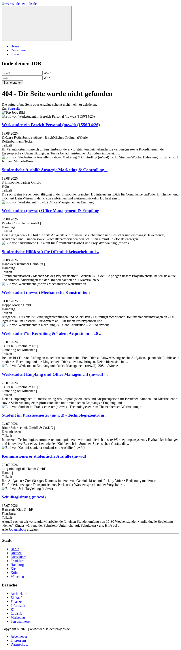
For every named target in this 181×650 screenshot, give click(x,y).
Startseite (14, 108)
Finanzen (17, 601)
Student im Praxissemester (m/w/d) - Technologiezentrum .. (54, 415)
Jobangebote (17, 529)
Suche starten (12, 82)
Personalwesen (21, 621)
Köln (14, 573)
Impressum (18, 640)
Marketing (18, 617)
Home (15, 46)
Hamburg (17, 565)
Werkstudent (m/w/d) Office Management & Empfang (50, 210)
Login (15, 54)
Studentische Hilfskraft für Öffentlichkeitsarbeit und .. (50, 251)
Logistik (16, 613)
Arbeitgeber (19, 636)
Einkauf (16, 597)
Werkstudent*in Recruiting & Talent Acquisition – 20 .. (51, 333)
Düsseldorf (18, 557)
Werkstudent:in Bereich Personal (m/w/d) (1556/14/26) (51, 124)
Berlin (15, 549)
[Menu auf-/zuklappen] (37, 23)
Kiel (14, 569)
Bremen (16, 553)
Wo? (46, 78)
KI (12, 609)
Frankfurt (17, 561)
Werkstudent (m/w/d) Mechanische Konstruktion (46, 292)
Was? (47, 73)
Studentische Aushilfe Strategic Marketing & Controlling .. (54, 169)
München (17, 577)
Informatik (18, 605)
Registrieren (19, 50)
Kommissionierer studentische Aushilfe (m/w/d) (44, 456)
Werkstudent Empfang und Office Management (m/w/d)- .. (55, 374)
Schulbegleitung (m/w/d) (24, 497)
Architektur (18, 594)
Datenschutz (19, 644)
